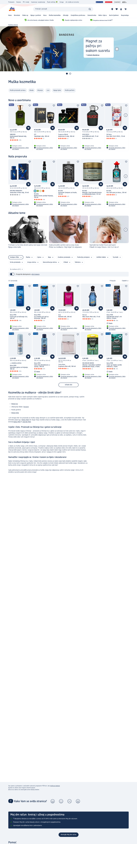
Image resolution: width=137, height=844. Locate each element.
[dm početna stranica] (11, 9)
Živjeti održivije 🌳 (52, 2)
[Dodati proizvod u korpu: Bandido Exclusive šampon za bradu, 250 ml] (76, 184)
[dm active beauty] (99, 2)
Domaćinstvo (92, 15)
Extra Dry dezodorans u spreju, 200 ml (42, 365)
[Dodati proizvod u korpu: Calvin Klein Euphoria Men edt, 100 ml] (76, 356)
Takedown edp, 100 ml (41, 136)
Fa (19, 420)
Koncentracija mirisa (50, 262)
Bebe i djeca (102, 15)
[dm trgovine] (112, 9)
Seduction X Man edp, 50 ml (19, 192)
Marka (28, 257)
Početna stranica (13, 25)
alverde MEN (27, 422)
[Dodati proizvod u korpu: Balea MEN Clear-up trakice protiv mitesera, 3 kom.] (125, 356)
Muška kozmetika (55, 15)
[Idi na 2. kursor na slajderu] (70, 73)
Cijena (39, 257)
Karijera (18, 2)
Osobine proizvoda (64, 257)
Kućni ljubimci (114, 15)
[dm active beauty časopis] (124, 2)
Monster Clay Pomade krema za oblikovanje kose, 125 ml (92, 193)
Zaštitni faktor (101, 257)
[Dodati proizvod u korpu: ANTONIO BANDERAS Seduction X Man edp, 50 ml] (28, 184)
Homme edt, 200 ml (65, 317)
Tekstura (78, 262)
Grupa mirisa (31, 262)
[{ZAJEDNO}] (117, 2)
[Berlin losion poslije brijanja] (35, 191)
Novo (10, 15)
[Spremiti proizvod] (29, 105)
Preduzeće (11, 2)
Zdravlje (65, 15)
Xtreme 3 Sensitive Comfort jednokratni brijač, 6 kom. (91, 365)
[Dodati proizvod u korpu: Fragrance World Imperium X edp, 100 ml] (76, 128)
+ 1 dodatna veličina (15, 363)
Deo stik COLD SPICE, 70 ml (115, 136)
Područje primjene (83, 257)
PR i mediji (26, 2)
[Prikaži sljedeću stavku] (117, 49)
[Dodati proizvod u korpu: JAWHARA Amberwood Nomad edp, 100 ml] (28, 128)
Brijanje (40, 90)
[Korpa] (125, 9)
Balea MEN (17, 422)
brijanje (26, 407)
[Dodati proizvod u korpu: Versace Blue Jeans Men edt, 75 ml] (100, 308)
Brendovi (17, 15)
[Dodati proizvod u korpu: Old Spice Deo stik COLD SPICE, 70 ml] (125, 128)
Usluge (62, 2)
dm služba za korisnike (72, 2)
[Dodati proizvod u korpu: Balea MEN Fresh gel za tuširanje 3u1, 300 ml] (28, 308)
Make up (25, 15)
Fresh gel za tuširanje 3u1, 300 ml (19, 317)
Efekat (66, 262)
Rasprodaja (125, 15)
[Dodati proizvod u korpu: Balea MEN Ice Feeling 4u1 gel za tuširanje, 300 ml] (52, 308)
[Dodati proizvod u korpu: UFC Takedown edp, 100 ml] (52, 128)
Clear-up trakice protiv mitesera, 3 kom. (114, 365)
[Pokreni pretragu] (90, 9)
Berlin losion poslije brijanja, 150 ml (43, 196)
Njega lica (14, 404)
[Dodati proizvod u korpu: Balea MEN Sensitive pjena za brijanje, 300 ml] (28, 356)
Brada (31, 90)
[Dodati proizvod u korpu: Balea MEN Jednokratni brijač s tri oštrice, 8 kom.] (125, 308)
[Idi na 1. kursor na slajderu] (67, 73)
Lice (48, 90)
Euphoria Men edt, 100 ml (67, 366)
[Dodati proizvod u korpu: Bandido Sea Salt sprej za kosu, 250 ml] (125, 184)
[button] (53, 801)
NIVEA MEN (25, 420)
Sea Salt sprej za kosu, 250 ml (116, 192)
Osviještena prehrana (78, 15)
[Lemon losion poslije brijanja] (41, 191)
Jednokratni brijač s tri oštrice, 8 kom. (114, 317)
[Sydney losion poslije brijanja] (38, 191)
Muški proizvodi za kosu (18, 90)
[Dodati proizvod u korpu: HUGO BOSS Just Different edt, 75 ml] (101, 128)
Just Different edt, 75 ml (90, 136)
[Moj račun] (121, 9)
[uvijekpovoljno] (108, 2)
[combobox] (63, 9)
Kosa (45, 15)
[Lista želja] (116, 9)
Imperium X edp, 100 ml (66, 136)
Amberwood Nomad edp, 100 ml (18, 137)
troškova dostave (55, 786)
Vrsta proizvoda (15, 262)
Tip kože (115, 257)
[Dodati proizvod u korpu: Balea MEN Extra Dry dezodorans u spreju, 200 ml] (52, 356)
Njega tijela (57, 90)
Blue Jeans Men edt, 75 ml (91, 317)
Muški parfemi (69, 90)
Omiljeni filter (14, 257)
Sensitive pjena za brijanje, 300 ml (19, 368)
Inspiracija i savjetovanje (38, 2)
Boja (49, 257)
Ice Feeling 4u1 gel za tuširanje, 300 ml (41, 317)
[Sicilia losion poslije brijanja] (43, 191)
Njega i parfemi (35, 15)
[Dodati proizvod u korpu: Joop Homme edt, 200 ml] (76, 308)
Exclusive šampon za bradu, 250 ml (67, 193)
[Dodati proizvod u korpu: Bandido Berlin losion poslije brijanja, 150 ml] (52, 184)
